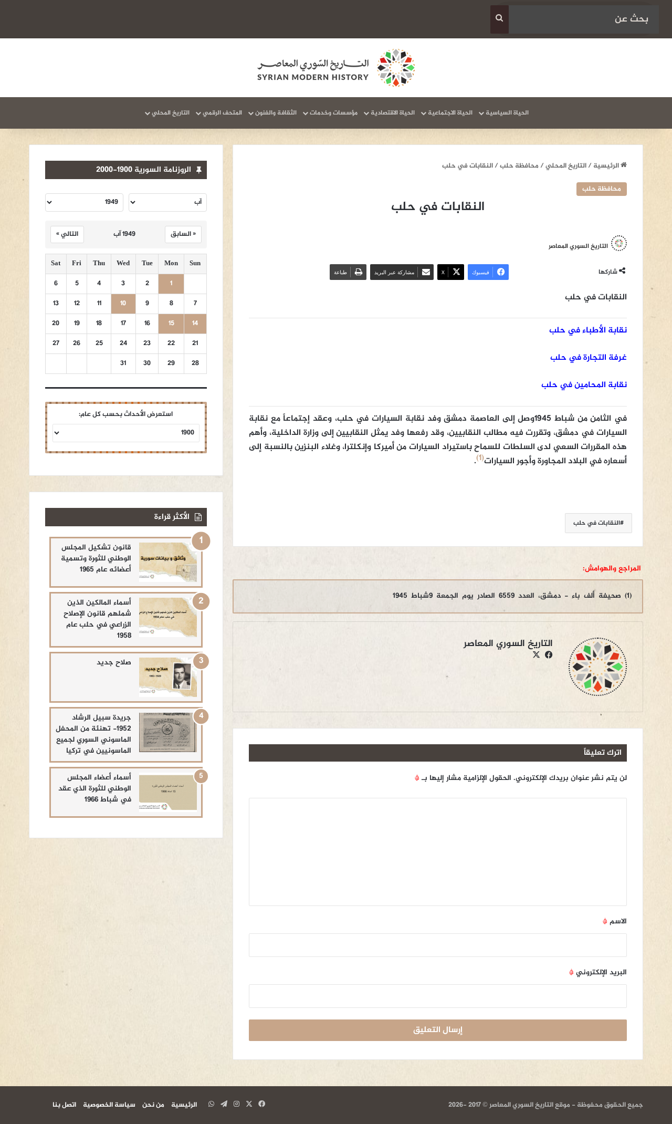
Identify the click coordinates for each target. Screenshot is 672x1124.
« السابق (183, 234)
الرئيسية (607, 166)
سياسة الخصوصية (109, 1105)
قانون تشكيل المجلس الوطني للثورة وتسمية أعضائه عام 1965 (96, 559)
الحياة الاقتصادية (393, 113)
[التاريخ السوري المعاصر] (336, 68)
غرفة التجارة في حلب (588, 358)
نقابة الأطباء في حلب (588, 331)
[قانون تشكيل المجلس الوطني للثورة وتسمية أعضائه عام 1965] (168, 562)
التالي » (67, 234)
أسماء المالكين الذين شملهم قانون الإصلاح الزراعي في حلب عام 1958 (97, 619)
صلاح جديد (114, 663)
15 (171, 323)
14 (195, 323)
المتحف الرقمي (222, 113)
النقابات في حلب (596, 523)
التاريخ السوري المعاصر (578, 246)
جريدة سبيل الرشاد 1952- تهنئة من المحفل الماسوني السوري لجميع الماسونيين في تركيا (93, 734)
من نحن (153, 1105)
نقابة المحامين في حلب (584, 385)
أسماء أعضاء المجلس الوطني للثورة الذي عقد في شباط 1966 (94, 789)
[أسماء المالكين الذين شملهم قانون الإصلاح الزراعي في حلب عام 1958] (168, 617)
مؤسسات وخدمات (334, 113)
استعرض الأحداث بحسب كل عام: (126, 414)
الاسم (615, 921)
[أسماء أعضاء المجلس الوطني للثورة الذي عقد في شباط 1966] (168, 792)
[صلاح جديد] (168, 677)
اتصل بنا (64, 1105)
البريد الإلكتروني (598, 972)
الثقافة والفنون (276, 113)
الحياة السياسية (507, 113)
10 (123, 303)
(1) (480, 458)
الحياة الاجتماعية (450, 113)
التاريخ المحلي (171, 113)
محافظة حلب (519, 166)
